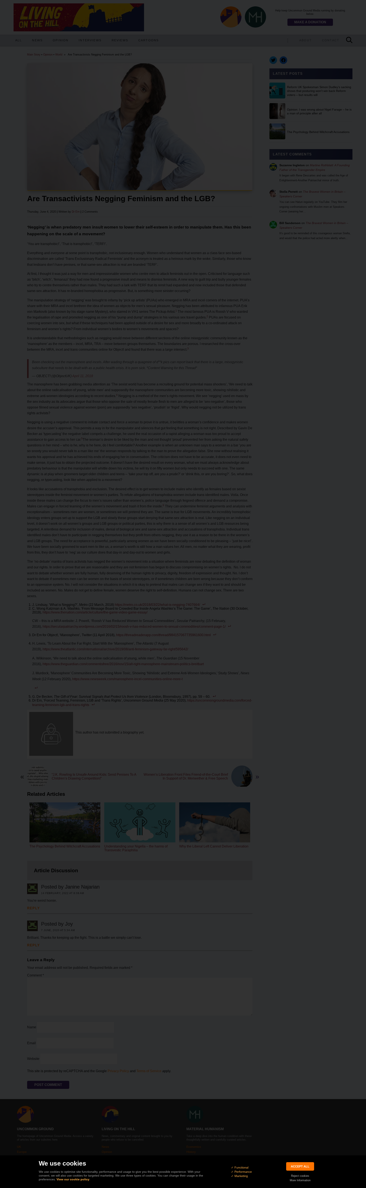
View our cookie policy (73, 1179)
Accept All (300, 1166)
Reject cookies (300, 1175)
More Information (300, 1180)
